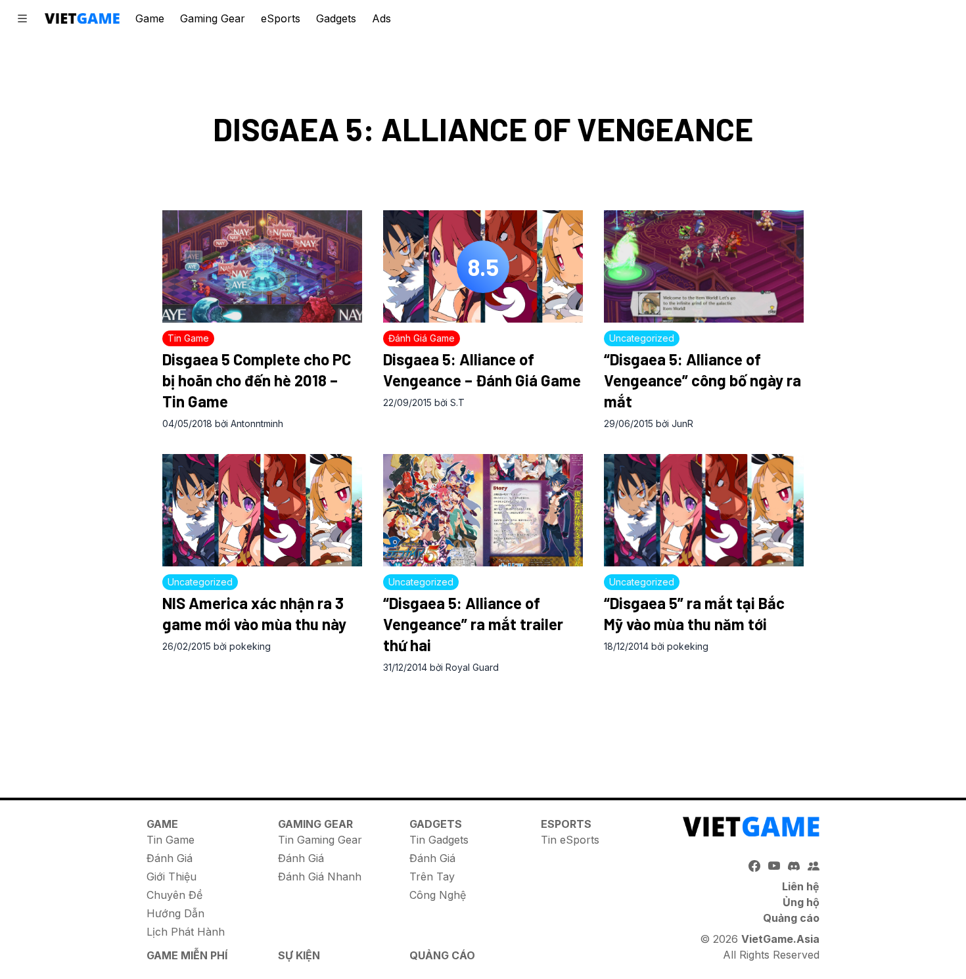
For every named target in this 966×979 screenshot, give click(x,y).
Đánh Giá (170, 858)
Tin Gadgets (439, 839)
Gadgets (336, 18)
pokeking (250, 646)
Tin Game (171, 839)
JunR (682, 423)
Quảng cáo (791, 917)
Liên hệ (800, 886)
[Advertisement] (483, 722)
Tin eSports (570, 839)
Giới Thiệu (171, 876)
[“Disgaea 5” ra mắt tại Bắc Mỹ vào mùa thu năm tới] (704, 510)
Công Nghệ (437, 894)
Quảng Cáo (442, 955)
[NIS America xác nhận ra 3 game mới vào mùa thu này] (262, 510)
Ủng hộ (801, 902)
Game (149, 18)
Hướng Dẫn (175, 913)
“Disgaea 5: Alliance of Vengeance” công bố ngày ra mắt (702, 380)
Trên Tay (432, 876)
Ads (381, 18)
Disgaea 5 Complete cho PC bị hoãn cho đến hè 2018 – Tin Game (256, 380)
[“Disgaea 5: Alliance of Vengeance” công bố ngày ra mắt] (704, 266)
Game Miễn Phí (187, 955)
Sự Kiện (299, 955)
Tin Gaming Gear (320, 839)
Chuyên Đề (174, 894)
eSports (280, 18)
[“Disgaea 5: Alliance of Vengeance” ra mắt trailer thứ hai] (483, 510)
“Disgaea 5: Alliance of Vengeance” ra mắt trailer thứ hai (473, 623)
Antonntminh (257, 423)
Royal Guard (472, 667)
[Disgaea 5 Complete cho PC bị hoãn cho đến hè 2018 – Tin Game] (262, 266)
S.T (457, 402)
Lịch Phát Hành (186, 931)
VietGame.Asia (780, 938)
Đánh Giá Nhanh (319, 876)
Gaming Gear (212, 18)
